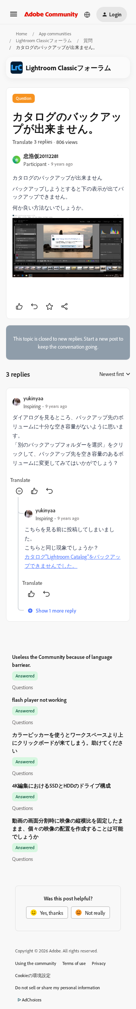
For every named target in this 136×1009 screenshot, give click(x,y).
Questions (22, 687)
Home (21, 33)
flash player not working (39, 699)
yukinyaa (33, 398)
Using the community (35, 963)
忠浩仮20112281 (41, 156)
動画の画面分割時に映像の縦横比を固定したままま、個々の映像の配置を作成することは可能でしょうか (67, 828)
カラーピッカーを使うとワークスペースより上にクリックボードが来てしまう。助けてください (67, 742)
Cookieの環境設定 (33, 975)
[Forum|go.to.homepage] (51, 14)
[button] (13, 16)
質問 (88, 40)
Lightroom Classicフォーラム (44, 40)
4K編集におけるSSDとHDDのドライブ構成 (61, 785)
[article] (68, 445)
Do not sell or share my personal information (57, 987)
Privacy (99, 963)
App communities (55, 33)
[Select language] (87, 14)
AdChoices (32, 1000)
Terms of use (74, 963)
